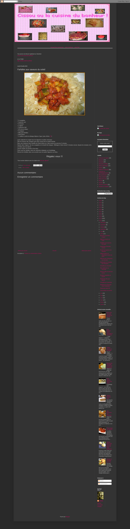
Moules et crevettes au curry (109, 461)
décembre (103, 222)
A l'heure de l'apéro (104, 158)
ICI (50, 136)
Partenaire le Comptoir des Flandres (106, 263)
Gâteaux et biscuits (104, 169)
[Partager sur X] (38, 165)
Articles (102, 480)
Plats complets (25, 167)
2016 (100, 214)
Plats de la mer (102, 178)
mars (101, 300)
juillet (101, 233)
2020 (100, 205)
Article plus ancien (86, 250)
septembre (103, 229)
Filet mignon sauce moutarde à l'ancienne (109, 332)
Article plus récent (22, 250)
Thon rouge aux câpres (110, 428)
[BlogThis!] (36, 165)
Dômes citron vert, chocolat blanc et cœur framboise (109, 446)
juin (101, 293)
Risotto (100, 180)
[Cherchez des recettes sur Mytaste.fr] (103, 135)
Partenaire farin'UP (105, 288)
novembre (103, 224)
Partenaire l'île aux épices (105, 279)
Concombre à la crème (106, 290)
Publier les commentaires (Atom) (33, 253)
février (102, 302)
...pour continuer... (69, 47)
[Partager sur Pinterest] (41, 165)
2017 (100, 211)
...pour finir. (77, 47)
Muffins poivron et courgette (109, 349)
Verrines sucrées (103, 184)
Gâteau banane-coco (109, 397)
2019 (100, 207)
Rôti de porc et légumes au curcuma (106, 259)
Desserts (101, 162)
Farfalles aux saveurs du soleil (105, 243)
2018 (100, 209)
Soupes (101, 182)
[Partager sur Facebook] (40, 165)
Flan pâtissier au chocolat (104, 268)
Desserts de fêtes (103, 163)
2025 (100, 200)
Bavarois (101, 160)
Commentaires (103, 483)
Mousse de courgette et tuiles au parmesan (109, 365)
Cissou (101, 500)
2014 (100, 218)
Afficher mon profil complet (99, 505)
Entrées (101, 167)
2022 (100, 202)
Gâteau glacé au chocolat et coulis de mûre (106, 255)
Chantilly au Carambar (106, 282)
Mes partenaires (103, 175)
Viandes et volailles (104, 186)
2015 (100, 216)
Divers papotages (103, 165)
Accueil (52, 47)
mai (101, 295)
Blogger (68, 516)
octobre (102, 227)
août (101, 231)
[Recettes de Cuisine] (103, 128)
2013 (100, 220)
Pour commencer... (59, 47)
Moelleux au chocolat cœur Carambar (105, 285)
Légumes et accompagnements (104, 172)
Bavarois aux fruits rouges (105, 236)
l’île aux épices (44, 160)
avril (101, 297)
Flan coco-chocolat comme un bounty (109, 314)
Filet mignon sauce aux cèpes (109, 381)
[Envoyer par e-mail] (34, 165)
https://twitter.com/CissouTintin (24, 61)
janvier (102, 304)
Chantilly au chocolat (105, 266)
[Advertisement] (54, 234)
